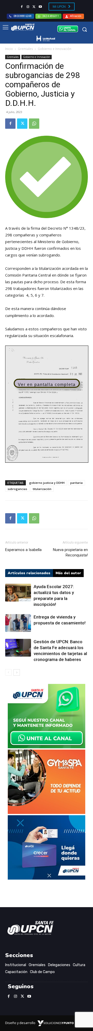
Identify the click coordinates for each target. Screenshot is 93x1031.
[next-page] (16, 672)
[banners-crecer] (46, 878)
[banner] (46, 746)
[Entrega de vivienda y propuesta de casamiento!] (18, 623)
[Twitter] (34, 7)
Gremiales (25, 49)
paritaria (76, 483)
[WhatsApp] (34, 123)
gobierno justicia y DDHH (47, 483)
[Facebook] (22, 7)
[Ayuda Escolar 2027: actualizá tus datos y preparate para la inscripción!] (18, 593)
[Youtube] (40, 7)
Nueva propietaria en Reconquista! (70, 552)
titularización (42, 489)
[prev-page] (8, 672)
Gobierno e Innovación (54, 49)
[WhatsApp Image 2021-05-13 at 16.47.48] (46, 812)
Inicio (9, 49)
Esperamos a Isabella (23, 549)
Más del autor (68, 573)
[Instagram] (28, 7)
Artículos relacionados (29, 573)
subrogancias (17, 489)
